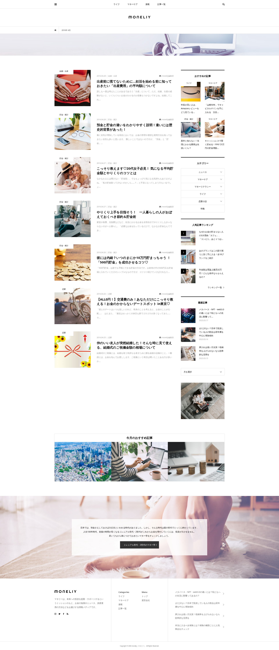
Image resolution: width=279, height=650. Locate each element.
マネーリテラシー (203, 186)
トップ (145, 596)
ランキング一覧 (215, 287)
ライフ (116, 4)
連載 (147, 4)
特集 (203, 208)
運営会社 (146, 600)
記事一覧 (161, 4)
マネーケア (132, 4)
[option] (82, 461)
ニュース (203, 172)
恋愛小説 (203, 201)
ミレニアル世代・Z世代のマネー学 (139, 544)
